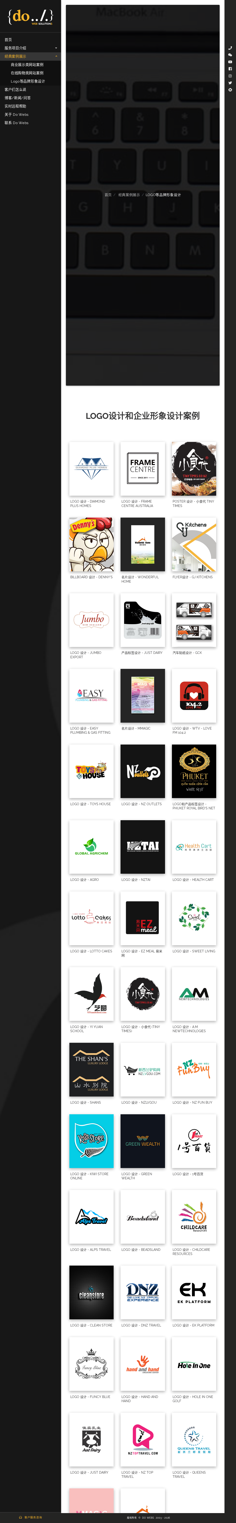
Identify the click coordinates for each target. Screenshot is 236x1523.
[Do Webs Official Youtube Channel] (230, 62)
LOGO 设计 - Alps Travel (90, 1250)
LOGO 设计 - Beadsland (140, 1250)
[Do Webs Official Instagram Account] (230, 76)
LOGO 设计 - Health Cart (193, 880)
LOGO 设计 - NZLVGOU (139, 1102)
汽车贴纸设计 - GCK (187, 653)
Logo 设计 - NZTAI (135, 880)
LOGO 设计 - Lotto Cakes (91, 951)
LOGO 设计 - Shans (85, 1102)
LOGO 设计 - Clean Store (91, 1325)
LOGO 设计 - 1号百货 (188, 1174)
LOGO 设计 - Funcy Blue (90, 1397)
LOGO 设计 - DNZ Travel (141, 1325)
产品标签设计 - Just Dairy (141, 653)
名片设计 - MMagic (135, 728)
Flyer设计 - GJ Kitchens (193, 577)
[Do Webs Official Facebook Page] (230, 69)
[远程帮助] (230, 90)
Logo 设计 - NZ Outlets (141, 804)
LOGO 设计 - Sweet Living (194, 951)
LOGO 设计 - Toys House (90, 804)
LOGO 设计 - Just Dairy (89, 1472)
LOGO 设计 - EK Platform (193, 1325)
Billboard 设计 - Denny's (91, 577)
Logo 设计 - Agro (84, 880)
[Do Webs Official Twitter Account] (230, 83)
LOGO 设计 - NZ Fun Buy (192, 1102)
